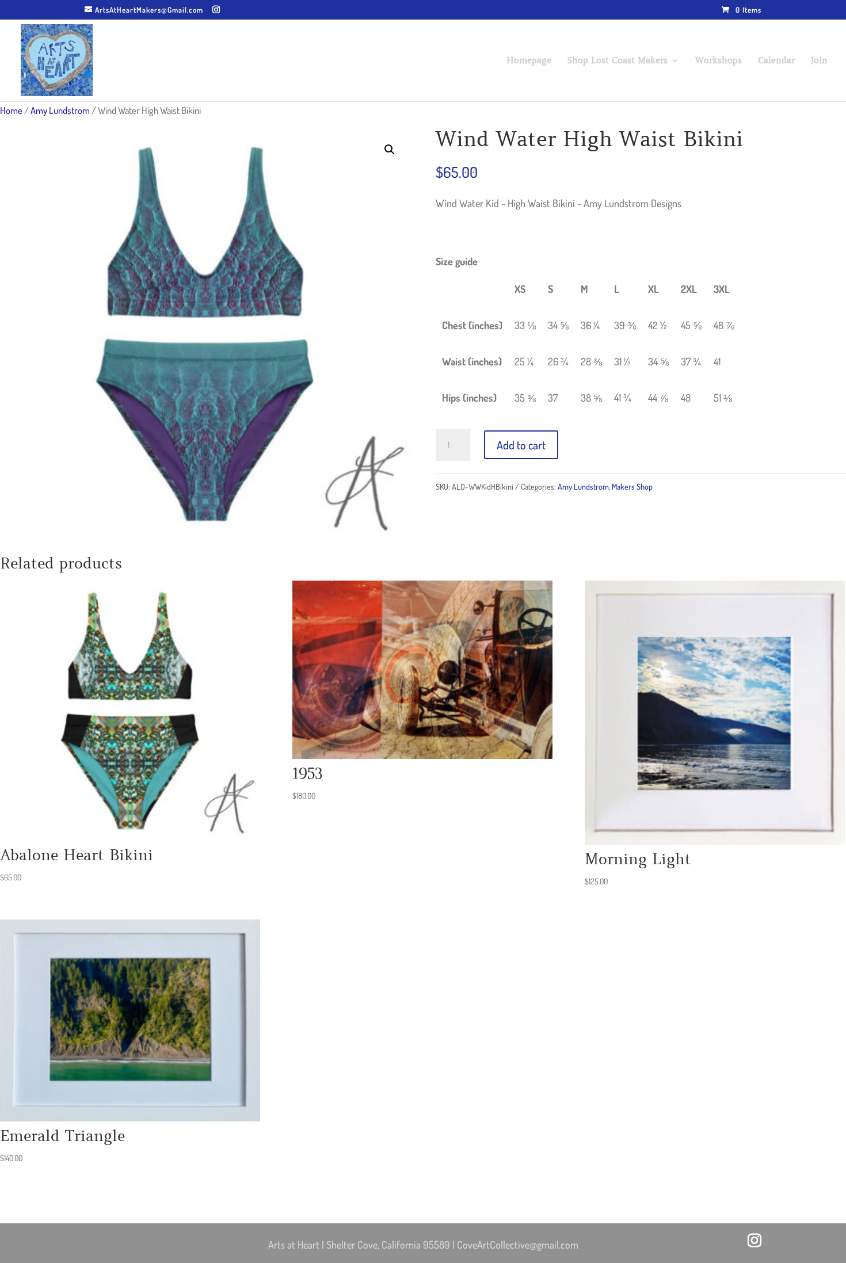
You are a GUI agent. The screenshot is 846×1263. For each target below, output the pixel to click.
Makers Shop (632, 486)
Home (11, 110)
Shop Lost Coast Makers (617, 61)
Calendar (776, 61)
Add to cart (521, 444)
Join (819, 61)
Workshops (718, 61)
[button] (389, 149)
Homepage (528, 61)
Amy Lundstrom (60, 110)
